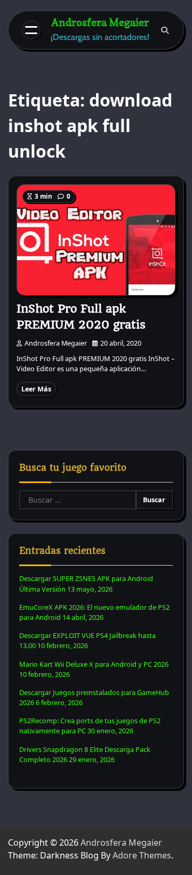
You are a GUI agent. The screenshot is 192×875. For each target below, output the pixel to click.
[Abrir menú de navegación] (31, 30)
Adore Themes (142, 855)
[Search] (165, 30)
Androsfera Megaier (100, 22)
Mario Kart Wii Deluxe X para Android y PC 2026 (94, 664)
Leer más (36, 389)
